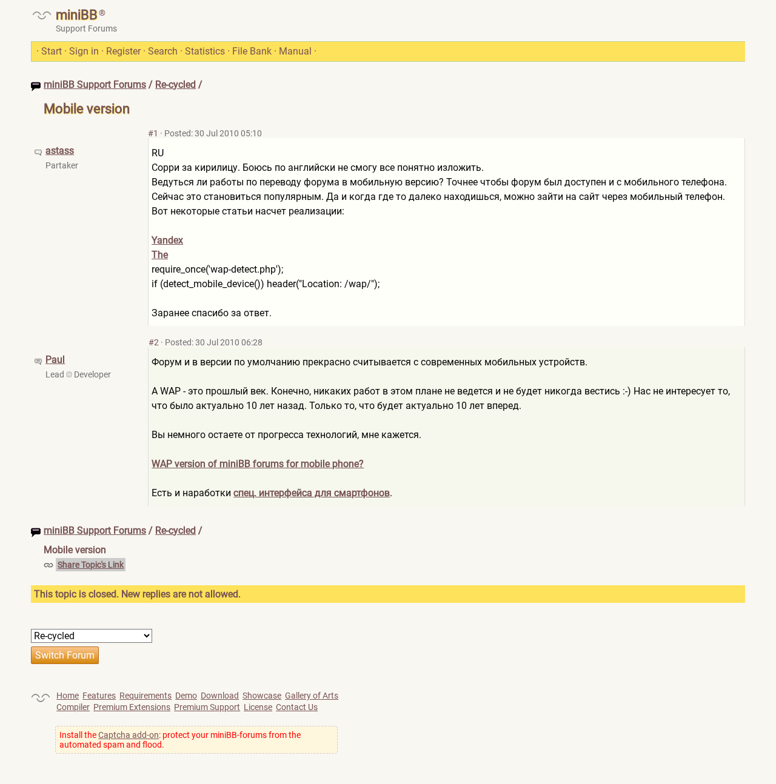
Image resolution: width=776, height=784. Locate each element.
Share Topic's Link (91, 565)
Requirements (145, 695)
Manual (295, 51)
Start (51, 51)
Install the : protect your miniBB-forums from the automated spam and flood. (180, 739)
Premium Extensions (131, 707)
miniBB (77, 14)
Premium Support (207, 707)
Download (220, 695)
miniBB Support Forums (95, 84)
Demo (186, 695)
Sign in (84, 51)
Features (99, 695)
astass (59, 150)
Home (67, 695)
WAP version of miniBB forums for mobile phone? (258, 464)
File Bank (252, 51)
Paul (55, 359)
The (160, 255)
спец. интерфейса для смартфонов (311, 493)
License (258, 707)
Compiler (73, 707)
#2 (154, 342)
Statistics (205, 51)
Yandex (167, 240)
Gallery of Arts (311, 695)
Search (163, 51)
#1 (153, 133)
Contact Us (297, 707)
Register (123, 51)
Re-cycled (175, 84)
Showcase (261, 695)
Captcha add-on (128, 735)
